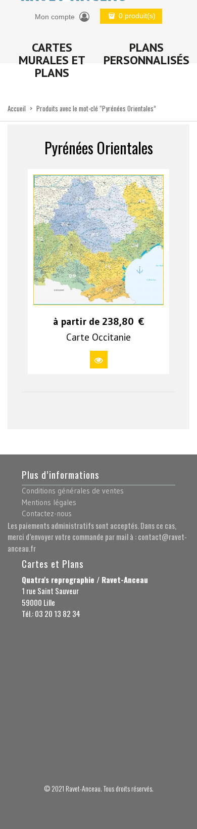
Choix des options (99, 359)
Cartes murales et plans (52, 59)
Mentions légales (49, 502)
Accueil (17, 108)
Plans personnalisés (146, 53)
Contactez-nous (47, 513)
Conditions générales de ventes (73, 490)
